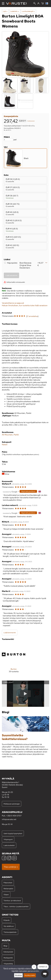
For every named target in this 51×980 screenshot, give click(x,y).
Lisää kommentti (10, 632)
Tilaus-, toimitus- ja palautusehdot (16, 906)
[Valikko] (3, 3)
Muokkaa (18, 975)
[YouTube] (14, 858)
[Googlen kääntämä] (10, 491)
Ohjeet (6, 894)
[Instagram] (9, 858)
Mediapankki (8, 958)
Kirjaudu (7, 920)
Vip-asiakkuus (9, 926)
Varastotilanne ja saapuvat (13, 303)
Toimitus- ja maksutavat (12, 900)
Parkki (16, 434)
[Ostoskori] (42, 3)
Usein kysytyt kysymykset (13, 833)
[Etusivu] (17, 3)
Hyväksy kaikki (30, 975)
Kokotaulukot (8, 952)
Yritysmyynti (8, 839)
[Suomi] (47, 3)
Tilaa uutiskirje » (11, 867)
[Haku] (34, 3)
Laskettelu (14, 11)
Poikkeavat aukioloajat (12, 804)
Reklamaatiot (8, 888)
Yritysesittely (8, 963)
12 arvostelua (32, 316)
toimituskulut (31, 121)
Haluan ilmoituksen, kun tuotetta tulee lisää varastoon (24, 305)
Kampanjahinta (11, 116)
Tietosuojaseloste (10, 932)
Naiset (4, 444)
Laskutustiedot (9, 845)
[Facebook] (4, 858)
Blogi (5, 946)
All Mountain (7, 434)
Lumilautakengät (28, 11)
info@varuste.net (9, 819)
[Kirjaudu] (38, 3)
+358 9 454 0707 (13, 815)
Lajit (5, 11)
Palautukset (8, 882)
